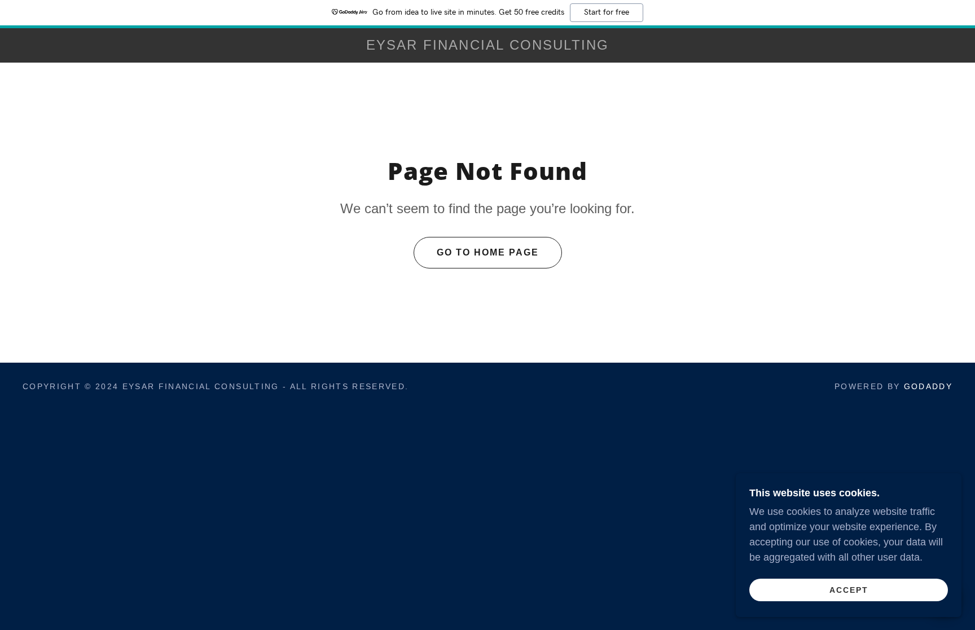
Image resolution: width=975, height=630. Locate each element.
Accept (848, 589)
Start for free (606, 12)
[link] (487, 46)
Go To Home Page (488, 252)
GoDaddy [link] (928, 386)
